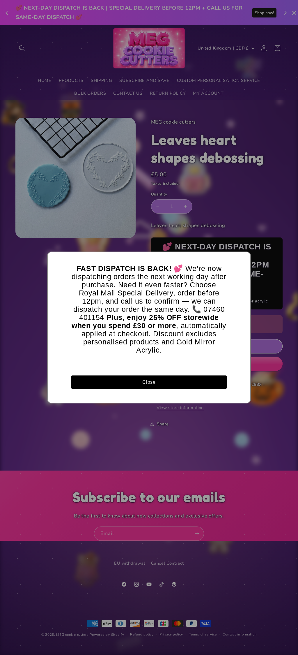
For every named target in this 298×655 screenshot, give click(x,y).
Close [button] (148, 381)
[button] (243, 259)
